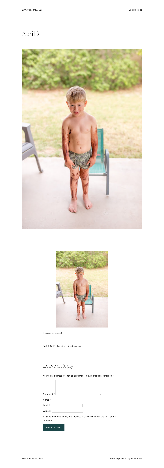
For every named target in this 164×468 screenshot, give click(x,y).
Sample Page (135, 10)
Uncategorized (74, 346)
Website (47, 411)
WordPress (136, 458)
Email (46, 405)
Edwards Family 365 (32, 10)
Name (47, 400)
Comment (49, 394)
